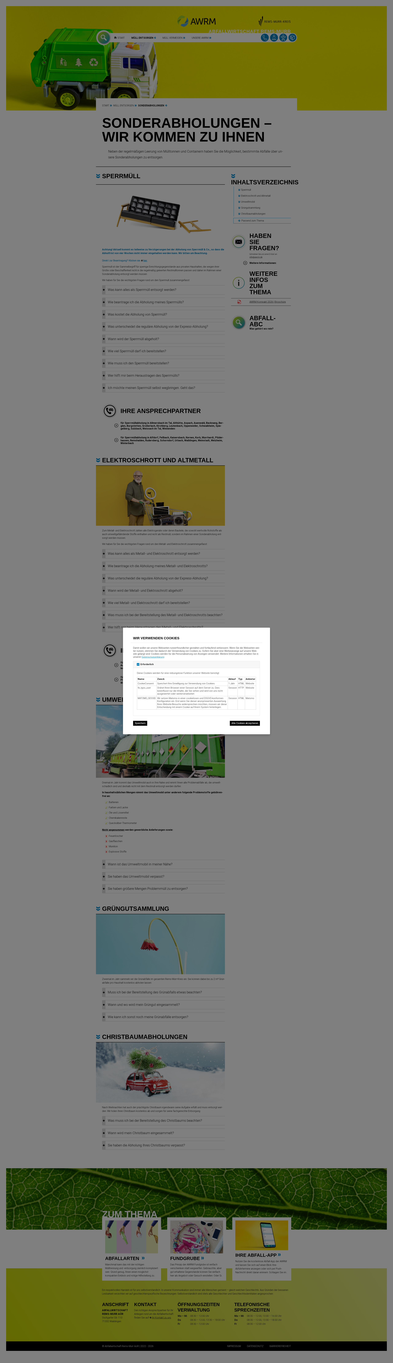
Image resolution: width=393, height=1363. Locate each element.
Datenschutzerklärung (153, 657)
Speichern (140, 723)
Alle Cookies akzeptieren (245, 723)
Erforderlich (147, 664)
